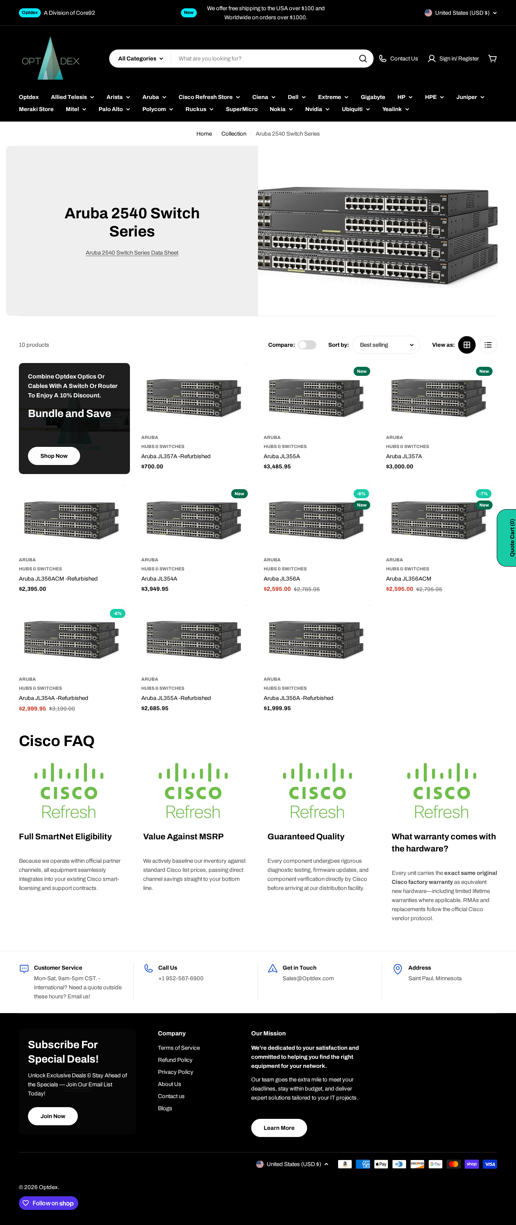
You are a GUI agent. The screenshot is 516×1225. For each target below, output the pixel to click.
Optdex (48, 1187)
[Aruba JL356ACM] (441, 518)
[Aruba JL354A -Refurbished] (74, 638)
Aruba (149, 437)
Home (204, 134)
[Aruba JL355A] (319, 396)
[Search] (363, 58)
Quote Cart (512, 538)
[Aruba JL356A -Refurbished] (319, 638)
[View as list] (488, 345)
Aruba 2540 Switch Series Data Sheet (132, 253)
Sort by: (338, 345)
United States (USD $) (462, 13)
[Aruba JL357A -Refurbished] (196, 396)
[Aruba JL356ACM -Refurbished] (74, 518)
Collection (233, 134)
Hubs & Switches (162, 446)
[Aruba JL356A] (319, 518)
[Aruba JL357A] (441, 396)
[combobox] (241, 58)
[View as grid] (467, 345)
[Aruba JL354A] (196, 518)
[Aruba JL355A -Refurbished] (196, 638)
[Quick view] (241, 380)
